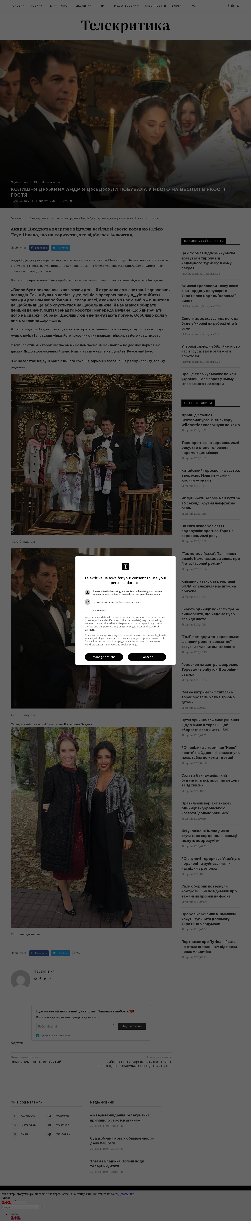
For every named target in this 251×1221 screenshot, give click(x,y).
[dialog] (125, 610)
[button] (125, 610)
